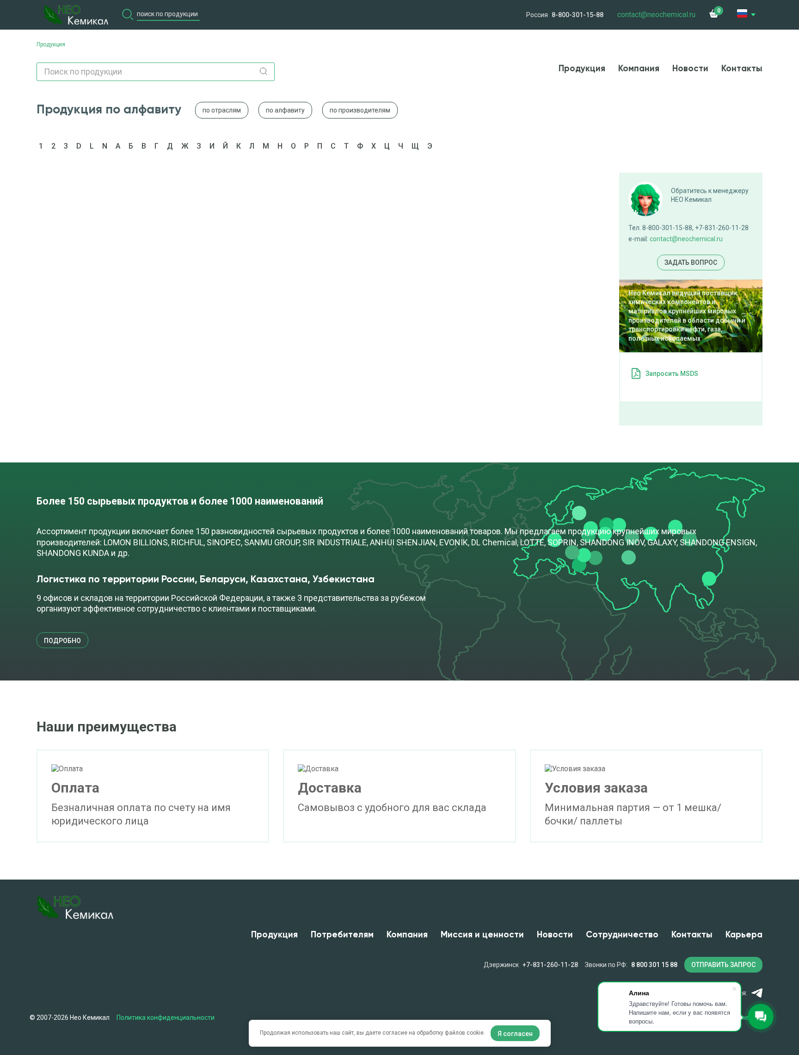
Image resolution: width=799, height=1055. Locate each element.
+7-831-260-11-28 (550, 964)
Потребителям (342, 934)
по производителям (360, 110)
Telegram (756, 993)
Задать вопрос (690, 262)
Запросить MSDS (671, 373)
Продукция (582, 68)
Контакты (741, 68)
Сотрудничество (622, 934)
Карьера (743, 934)
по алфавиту (285, 110)
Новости (690, 68)
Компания (638, 68)
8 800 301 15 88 (654, 964)
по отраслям (222, 110)
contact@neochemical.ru (686, 239)
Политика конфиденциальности (166, 1017)
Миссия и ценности (482, 934)
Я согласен (515, 1033)
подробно (62, 640)
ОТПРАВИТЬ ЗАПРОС (723, 964)
